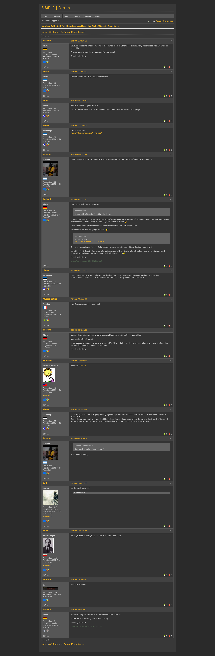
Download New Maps (76, 26)
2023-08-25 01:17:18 (79, 154)
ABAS (45, 531)
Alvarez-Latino (50, 299)
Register (88, 16)
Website (48, 395)
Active (158, 21)
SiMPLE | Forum (55, 8)
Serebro (47, 580)
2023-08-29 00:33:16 (79, 361)
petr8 (45, 100)
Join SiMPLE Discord (97, 26)
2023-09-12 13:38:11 (78, 610)
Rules (66, 16)
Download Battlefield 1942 (53, 26)
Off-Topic (53, 32)
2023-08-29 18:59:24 (79, 438)
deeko (46, 72)
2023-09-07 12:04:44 (79, 531)
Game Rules (113, 26)
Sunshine (47, 361)
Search (77, 16)
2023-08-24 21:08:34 (79, 126)
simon (46, 126)
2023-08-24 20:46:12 (79, 72)
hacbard (47, 41)
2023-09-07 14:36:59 (79, 580)
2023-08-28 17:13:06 (79, 330)
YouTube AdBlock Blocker (73, 32)
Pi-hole (83, 366)
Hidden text (79, 493)
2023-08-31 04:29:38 (79, 483)
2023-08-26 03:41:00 (79, 299)
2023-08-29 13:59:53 (79, 410)
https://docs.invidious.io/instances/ (86, 133)
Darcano (47, 154)
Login (97, 16)
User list (56, 16)
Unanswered (168, 21)
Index (44, 16)
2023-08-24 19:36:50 (79, 41)
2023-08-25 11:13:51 (79, 199)
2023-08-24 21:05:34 (79, 101)
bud (45, 483)
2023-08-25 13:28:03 (79, 270)
